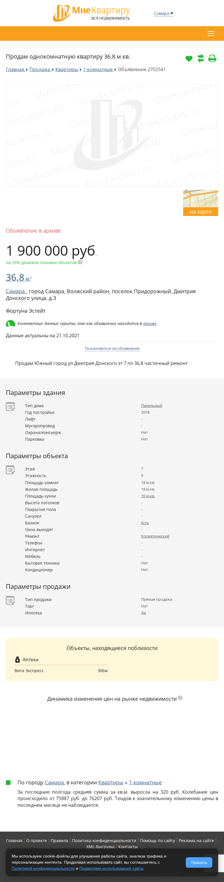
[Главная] (91, 12)
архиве (150, 323)
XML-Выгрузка (100, 846)
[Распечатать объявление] (212, 58)
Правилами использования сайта (111, 868)
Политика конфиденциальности (104, 840)
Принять (199, 862)
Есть (145, 522)
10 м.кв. (148, 495)
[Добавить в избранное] (189, 58)
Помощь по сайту (157, 840)
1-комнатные (145, 782)
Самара (161, 13)
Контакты (128, 846)
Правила (59, 840)
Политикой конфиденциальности (43, 868)
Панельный (151, 405)
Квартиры (110, 782)
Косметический (155, 536)
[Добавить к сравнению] (200, 58)
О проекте (36, 840)
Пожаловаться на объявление (112, 348)
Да (143, 612)
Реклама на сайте (196, 840)
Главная (14, 840)
